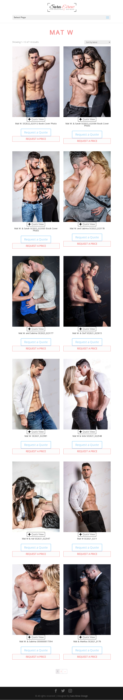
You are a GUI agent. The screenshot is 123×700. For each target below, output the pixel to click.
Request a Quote (36, 132)
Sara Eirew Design (79, 695)
